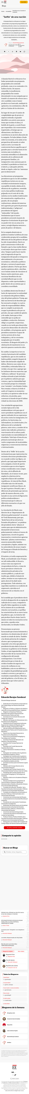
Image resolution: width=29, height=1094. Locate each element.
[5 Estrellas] (6, 838)
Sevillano (9, 1042)
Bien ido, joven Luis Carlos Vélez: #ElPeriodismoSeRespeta (9, 944)
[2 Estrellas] (2, 838)
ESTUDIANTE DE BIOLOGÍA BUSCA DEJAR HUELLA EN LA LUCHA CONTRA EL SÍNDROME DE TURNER (12, 922)
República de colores (12, 966)
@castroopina (8, 979)
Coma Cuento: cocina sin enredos (11, 988)
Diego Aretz (9, 1024)
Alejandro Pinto (6, 916)
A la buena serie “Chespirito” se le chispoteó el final (12, 930)
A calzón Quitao (8, 1000)
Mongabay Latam (11, 1013)
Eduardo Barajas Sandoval (18, 42)
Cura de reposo (10, 960)
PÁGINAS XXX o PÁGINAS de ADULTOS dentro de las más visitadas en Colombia (12, 913)
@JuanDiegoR (8, 995)
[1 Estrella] (1, 838)
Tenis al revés (6, 993)
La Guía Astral (6, 1003)
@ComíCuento (8, 990)
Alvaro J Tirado (6, 925)
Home (2, 11)
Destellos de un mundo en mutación (14, 45)
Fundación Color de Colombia (12, 967)
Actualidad (8, 11)
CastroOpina (6, 977)
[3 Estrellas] (4, 838)
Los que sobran (6, 982)
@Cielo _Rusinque (9, 984)
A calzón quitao (6, 998)
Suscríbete (23, 2)
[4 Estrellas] (5, 838)
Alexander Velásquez (7, 933)
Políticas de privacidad (14, 1082)
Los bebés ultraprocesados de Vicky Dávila (12, 937)
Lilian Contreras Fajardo (12, 1030)
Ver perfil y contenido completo (14, 827)
